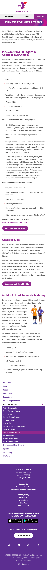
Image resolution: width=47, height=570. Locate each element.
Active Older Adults (10, 408)
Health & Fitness (10, 404)
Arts (5, 386)
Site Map (23, 503)
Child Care (7, 393)
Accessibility (23, 500)
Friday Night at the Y (11, 401)
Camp (5, 390)
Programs (9, 16)
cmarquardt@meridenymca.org (14, 222)
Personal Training (9, 435)
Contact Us (23, 484)
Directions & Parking (23, 487)
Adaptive (7, 382)
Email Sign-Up (23, 535)
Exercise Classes (9, 429)
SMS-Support (23, 506)
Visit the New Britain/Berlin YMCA (23, 490)
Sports (6, 449)
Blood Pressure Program (12, 411)
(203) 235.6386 (25, 478)
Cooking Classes (9, 420)
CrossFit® (7, 423)
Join (27, 16)
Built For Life (7, 414)
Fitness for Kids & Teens (11, 432)
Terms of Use (23, 497)
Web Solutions (23, 564)
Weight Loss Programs (11, 438)
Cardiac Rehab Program (11, 417)
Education (7, 397)
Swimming (7, 452)
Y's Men (6, 456)
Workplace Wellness (10, 441)
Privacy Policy (23, 495)
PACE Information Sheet (15, 228)
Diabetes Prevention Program (14, 426)
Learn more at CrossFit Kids (17, 284)
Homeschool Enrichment (13, 445)
